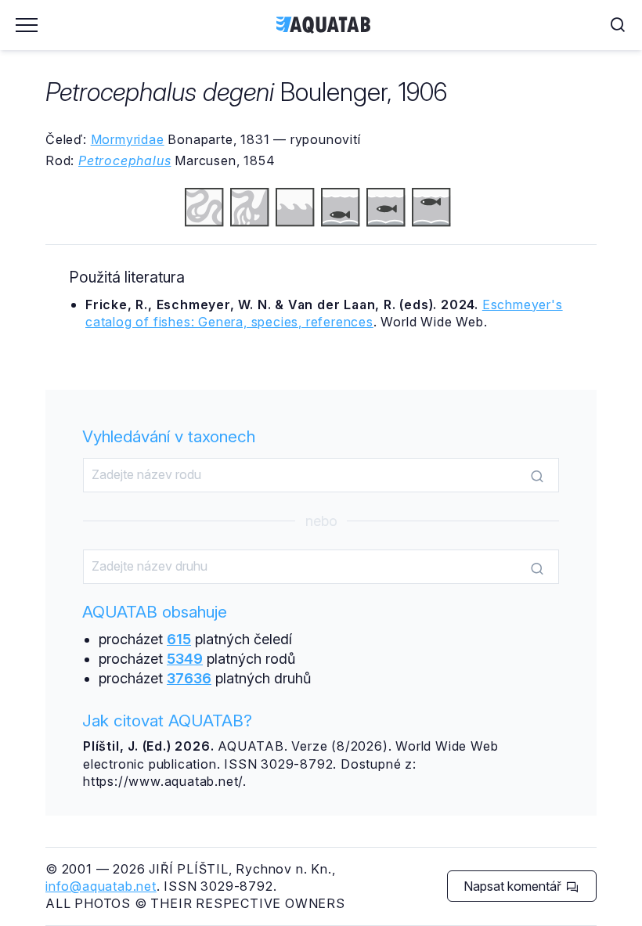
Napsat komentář (513, 886)
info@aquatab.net (101, 886)
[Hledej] (537, 476)
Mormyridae (127, 139)
